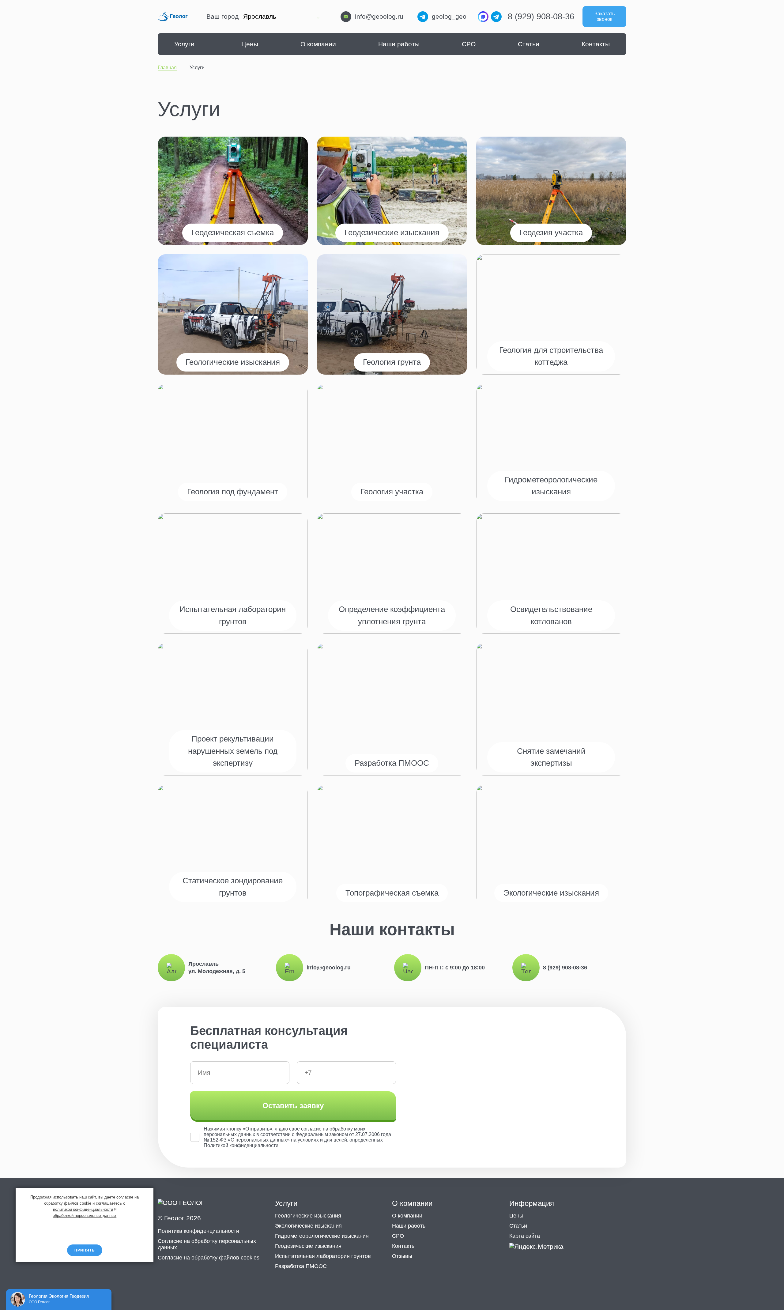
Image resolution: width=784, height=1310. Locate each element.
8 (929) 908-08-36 (541, 16)
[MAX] (483, 16)
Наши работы (399, 43)
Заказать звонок (604, 16)
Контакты (596, 43)
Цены (249, 43)
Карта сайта (524, 1236)
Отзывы (402, 1256)
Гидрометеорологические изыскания (322, 1236)
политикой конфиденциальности (83, 1209)
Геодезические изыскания (308, 1246)
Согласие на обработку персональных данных (207, 1244)
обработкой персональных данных (84, 1215)
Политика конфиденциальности (198, 1231)
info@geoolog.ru (379, 16)
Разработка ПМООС (301, 1266)
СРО (469, 43)
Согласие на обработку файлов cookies (208, 1258)
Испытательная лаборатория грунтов (323, 1256)
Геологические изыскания (308, 1216)
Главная (167, 67)
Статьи (528, 43)
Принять (84, 1250)
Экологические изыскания (308, 1226)
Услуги (184, 43)
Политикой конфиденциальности (241, 1145)
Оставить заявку (293, 1105)
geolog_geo (449, 16)
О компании (318, 43)
